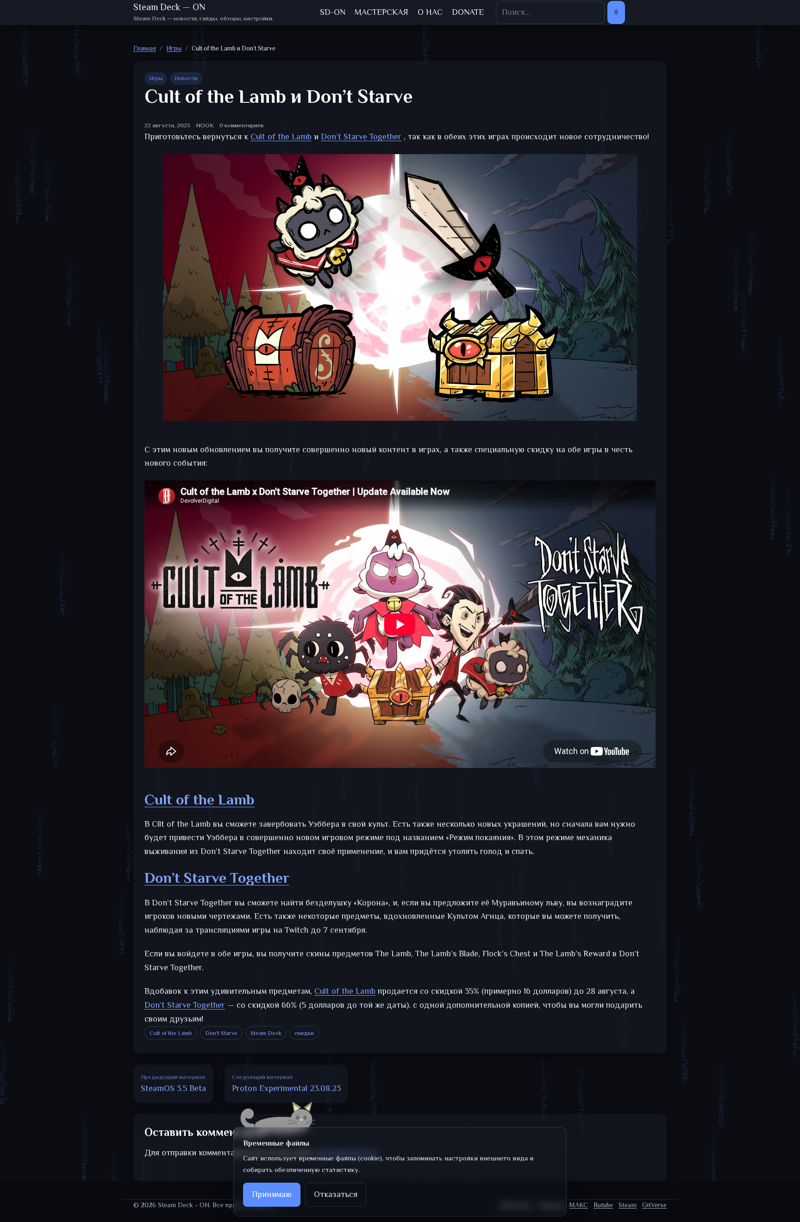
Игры (155, 78)
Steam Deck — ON (169, 7)
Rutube (603, 1205)
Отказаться (335, 1194)
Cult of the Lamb (199, 799)
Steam (628, 1205)
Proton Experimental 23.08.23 (286, 1083)
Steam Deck (265, 1032)
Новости (186, 78)
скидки (304, 1032)
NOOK (205, 125)
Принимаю (272, 1194)
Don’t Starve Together (216, 877)
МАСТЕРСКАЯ (381, 12)
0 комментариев (241, 125)
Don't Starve (221, 1032)
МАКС (578, 1205)
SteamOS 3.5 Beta (173, 1083)
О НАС (430, 12)
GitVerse (654, 1205)
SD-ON (332, 12)
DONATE (468, 12)
